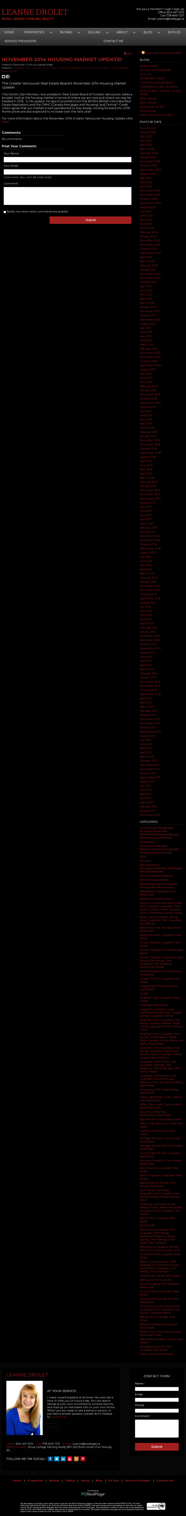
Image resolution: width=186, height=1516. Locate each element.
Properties (35, 1480)
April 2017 (146, 519)
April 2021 (146, 340)
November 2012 (150, 723)
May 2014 (146, 661)
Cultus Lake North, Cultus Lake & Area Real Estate (160, 1098)
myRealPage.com (93, 1494)
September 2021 (150, 319)
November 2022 (150, 278)
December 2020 (150, 353)
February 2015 (148, 627)
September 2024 (150, 203)
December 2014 (150, 636)
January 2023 (148, 269)
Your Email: (11, 165)
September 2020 (150, 365)
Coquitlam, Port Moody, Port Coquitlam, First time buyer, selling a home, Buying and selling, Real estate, (161, 1080)
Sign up (179, 9)
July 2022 (145, 286)
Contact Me (165, 1480)
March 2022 (147, 303)
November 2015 (150, 590)
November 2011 (150, 769)
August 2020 (148, 369)
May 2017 (146, 515)
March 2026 (147, 149)
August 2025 (148, 174)
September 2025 (150, 169)
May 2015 (145, 615)
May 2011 (145, 794)
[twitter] (57, 1459)
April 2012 (146, 752)
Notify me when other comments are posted (37, 211)
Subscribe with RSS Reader (163, 53)
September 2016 (150, 548)
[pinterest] (83, 1459)
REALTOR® (147, 1225)
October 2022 (148, 282)
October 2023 (148, 248)
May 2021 (146, 336)
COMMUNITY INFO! (152, 78)
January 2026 (148, 157)
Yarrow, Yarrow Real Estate (156, 1354)
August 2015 (147, 602)
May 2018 (146, 469)
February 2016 (148, 577)
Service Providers (20, 41)
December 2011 (150, 765)
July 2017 (145, 507)
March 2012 (147, 756)
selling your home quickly (156, 1279)
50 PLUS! (145, 74)
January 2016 (148, 581)
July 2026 (145, 136)
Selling (70, 1480)
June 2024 (146, 215)
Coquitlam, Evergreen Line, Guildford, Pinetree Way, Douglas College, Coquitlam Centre (161, 1012)
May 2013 (146, 698)
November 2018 (150, 444)
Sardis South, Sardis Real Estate (160, 1275)
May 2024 (146, 219)
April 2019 (146, 423)
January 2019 (148, 436)
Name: (140, 1383)
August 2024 (148, 207)
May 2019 (146, 419)
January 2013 (148, 715)
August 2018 (148, 457)
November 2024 (150, 194)
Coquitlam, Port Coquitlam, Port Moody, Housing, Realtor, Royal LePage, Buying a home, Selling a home (161, 1024)
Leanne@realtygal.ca (170, 18)
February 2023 (149, 265)
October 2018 (148, 448)
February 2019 (149, 432)
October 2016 (148, 544)
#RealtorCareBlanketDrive (156, 899)
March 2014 (147, 669)
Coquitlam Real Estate (154, 1005)
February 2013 (148, 710)
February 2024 (149, 232)
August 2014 (148, 652)
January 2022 (148, 307)
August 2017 (148, 502)
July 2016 (145, 556)
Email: (139, 1394)
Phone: (140, 1405)
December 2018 (150, 440)
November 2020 (150, 357)
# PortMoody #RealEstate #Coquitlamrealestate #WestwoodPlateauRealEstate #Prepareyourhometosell (159, 832)
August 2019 (148, 407)
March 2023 (147, 261)
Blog (99, 1480)
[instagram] (77, 1459)
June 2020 (146, 377)
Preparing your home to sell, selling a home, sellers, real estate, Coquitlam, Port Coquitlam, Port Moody (161, 1209)
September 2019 (150, 402)
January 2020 (148, 390)
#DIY (143, 856)
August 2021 (147, 323)
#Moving (145, 861)
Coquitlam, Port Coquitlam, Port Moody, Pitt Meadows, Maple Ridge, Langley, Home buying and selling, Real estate (161, 1038)
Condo (144, 993)
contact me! (59, 1417)
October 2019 (148, 398)
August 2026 (148, 132)
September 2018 (150, 452)
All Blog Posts (148, 66)
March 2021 (147, 344)
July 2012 (145, 740)
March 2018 (147, 477)
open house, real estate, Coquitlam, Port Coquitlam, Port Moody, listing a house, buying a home (160, 1195)
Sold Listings (148, 111)
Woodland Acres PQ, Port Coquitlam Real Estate (156, 1348)
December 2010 (150, 815)
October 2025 (148, 165)
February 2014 (149, 673)
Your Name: (12, 153)
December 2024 (150, 190)
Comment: (11, 183)
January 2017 (148, 532)
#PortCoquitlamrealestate (156, 875)
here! (5, 122)
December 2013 (150, 681)
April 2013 (146, 702)
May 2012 (146, 748)
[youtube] (70, 1459)
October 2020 (148, 361)
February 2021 (148, 348)
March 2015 (147, 623)
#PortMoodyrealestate (154, 880)
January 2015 (148, 631)
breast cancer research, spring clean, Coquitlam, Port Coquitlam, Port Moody (161, 920)
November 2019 (150, 394)
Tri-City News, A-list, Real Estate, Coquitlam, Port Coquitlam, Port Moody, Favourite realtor (160, 1309)
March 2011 (147, 802)
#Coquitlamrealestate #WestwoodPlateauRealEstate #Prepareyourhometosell (159, 849)
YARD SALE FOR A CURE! (156, 115)
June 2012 (146, 744)
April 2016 (146, 569)
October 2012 (148, 727)
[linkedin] (64, 1459)
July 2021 (145, 328)
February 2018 (149, 482)
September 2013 (150, 694)
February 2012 (148, 760)
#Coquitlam (147, 842)
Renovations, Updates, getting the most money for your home (160, 1248)
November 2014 (150, 640)
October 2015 (148, 594)
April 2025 (146, 186)
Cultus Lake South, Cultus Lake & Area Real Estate (161, 1106)
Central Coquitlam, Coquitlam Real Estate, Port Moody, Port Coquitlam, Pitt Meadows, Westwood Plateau (161, 962)
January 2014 (148, 677)
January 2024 (148, 236)
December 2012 (150, 719)
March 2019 (147, 427)
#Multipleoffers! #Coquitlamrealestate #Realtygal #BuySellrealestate (161, 868)
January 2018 (148, 486)
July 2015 (145, 606)
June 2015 (146, 611)
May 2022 (146, 294)
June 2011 (146, 790)
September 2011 (150, 777)
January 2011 (148, 810)
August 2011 (147, 781)
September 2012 (150, 731)
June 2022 (146, 290)
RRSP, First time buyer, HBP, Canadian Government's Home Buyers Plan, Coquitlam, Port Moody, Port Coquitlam (159, 1266)
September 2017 (150, 498)
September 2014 (150, 648)
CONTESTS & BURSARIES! (156, 82)
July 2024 (146, 211)
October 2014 (148, 644)
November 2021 (150, 311)
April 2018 (146, 473)
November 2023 (150, 244)
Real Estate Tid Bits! (152, 106)
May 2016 (146, 565)
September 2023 (150, 253)
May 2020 (146, 382)
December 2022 (150, 273)
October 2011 (148, 773)
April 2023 (146, 257)
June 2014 (146, 656)
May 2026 (146, 140)
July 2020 (146, 373)
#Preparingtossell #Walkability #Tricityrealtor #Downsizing (159, 885)
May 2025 (146, 182)
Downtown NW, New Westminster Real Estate (156, 1113)
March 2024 (147, 228)
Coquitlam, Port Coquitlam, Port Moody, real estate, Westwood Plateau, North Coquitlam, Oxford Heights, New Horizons (161, 1052)
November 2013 (150, 686)
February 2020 (149, 386)
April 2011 (145, 798)
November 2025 (150, 161)
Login (168, 9)
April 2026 (146, 144)
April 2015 (145, 619)
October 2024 (148, 199)
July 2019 (145, 411)
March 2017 (147, 523)
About (85, 1480)
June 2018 (146, 465)
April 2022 (146, 298)
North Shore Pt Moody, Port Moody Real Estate (158, 1184)
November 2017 (150, 494)
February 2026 (149, 153)
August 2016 (147, 552)
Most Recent (148, 128)
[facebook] (51, 1459)
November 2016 (150, 540)
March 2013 (147, 706)
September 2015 (150, 598)
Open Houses (148, 102)
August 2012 (147, 735)
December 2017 (150, 490)
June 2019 (146, 415)
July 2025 (145, 178)
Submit (91, 220)
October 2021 (148, 315)
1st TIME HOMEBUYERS (155, 70)
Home (9, 32)
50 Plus (174, 32)
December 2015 (150, 586)
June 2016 (146, 561)
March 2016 (147, 573)
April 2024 (146, 223)
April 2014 (146, 665)
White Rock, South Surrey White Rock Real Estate (160, 1333)
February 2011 (148, 806)
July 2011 (145, 785)
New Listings (148, 98)
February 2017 (149, 527)
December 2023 (150, 240)
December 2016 (150, 536)
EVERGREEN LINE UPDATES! (159, 86)
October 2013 (148, 690)
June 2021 (146, 332)
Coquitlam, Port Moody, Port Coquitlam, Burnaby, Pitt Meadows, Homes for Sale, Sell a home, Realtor (160, 1066)
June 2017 (146, 511)
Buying (54, 1480)
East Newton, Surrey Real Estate (160, 1119)
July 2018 (145, 461)
